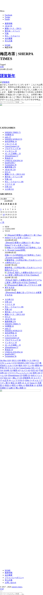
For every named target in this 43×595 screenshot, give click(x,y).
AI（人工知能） (13, 154)
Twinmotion (10, 165)
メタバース (11, 144)
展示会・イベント (13, 177)
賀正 (14, 383)
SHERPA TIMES (13, 132)
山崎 (12, 388)
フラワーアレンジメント (20, 373)
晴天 (15, 385)
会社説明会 (11, 141)
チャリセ (13, 368)
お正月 (7, 380)
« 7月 (2, 222)
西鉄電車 (31, 385)
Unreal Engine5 (12, 146)
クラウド (10, 184)
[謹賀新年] (5, 82)
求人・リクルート (14, 182)
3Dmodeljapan (11, 156)
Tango (33, 383)
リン (31, 365)
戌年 (21, 383)
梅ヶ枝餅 (21, 388)
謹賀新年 (7, 76)
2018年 (8, 370)
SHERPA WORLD (13, 139)
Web (7, 378)
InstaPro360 (10, 163)
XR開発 (9, 135)
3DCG (16, 360)
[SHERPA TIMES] (13, 5)
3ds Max (5, 360)
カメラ (26, 370)
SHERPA (23, 363)
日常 (2, 67)
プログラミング (13, 149)
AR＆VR (10, 170)
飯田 (17, 370)
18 (4, 215)
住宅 (34, 370)
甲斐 (3, 368)
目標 (26, 375)
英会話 (9, 158)
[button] (21, 11)
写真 (8, 179)
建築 (39, 365)
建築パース (29, 360)
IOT (7, 172)
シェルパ (11, 363)
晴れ (22, 385)
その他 (9, 189)
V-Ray (34, 363)
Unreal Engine (27, 368)
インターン (11, 151)
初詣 (8, 385)
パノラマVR (17, 380)
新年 (36, 373)
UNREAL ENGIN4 (14, 161)
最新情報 (10, 167)
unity (8, 137)
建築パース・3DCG (15, 174)
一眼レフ (16, 378)
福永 (22, 365)
